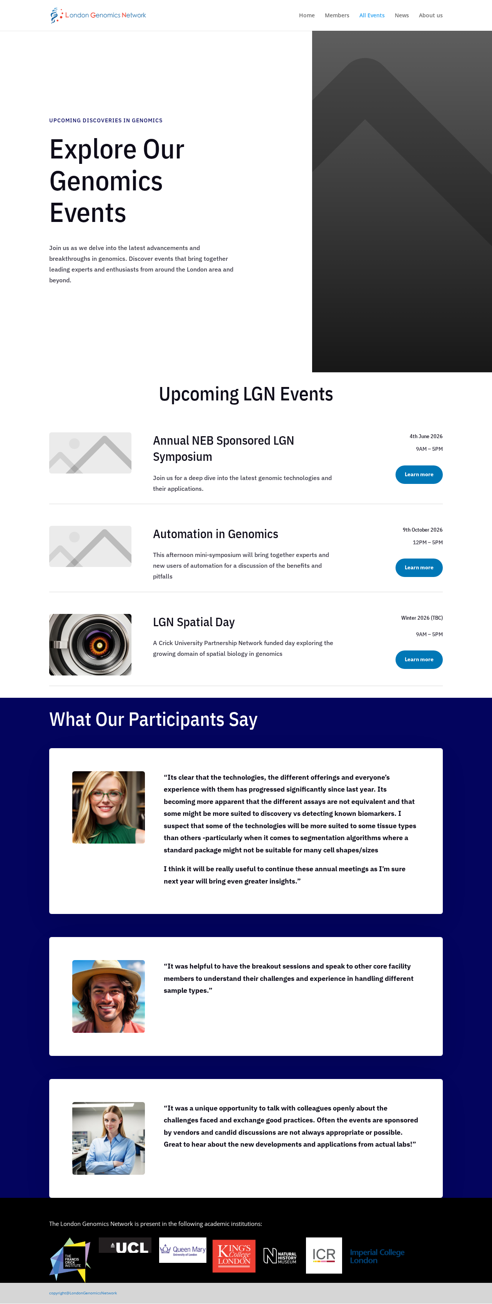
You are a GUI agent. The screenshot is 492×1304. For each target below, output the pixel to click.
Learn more (419, 474)
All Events (372, 16)
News (402, 16)
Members (337, 16)
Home (307, 16)
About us (431, 16)
